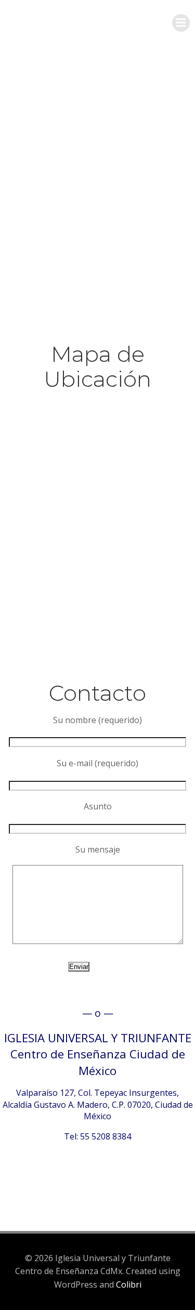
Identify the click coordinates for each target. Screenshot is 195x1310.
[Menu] (181, 23)
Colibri (128, 1284)
